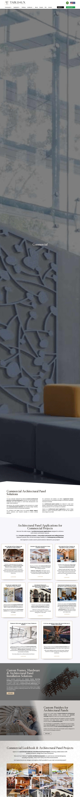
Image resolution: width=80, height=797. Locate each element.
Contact (50, 7)
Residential (16, 7)
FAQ (45, 7)
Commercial (8, 7)
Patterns (24, 7)
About (36, 7)
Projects (41, 7)
